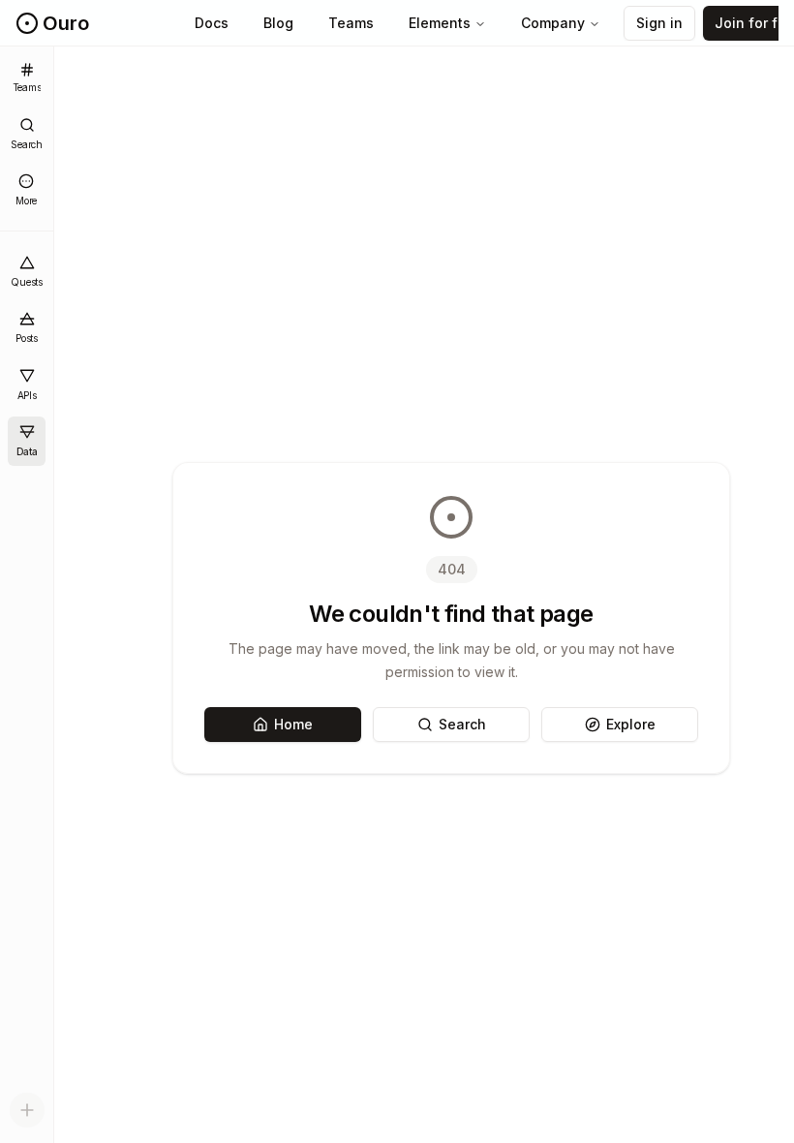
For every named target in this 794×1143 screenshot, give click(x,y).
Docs (212, 23)
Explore (631, 724)
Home (293, 724)
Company (553, 23)
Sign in (659, 23)
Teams (351, 23)
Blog (278, 23)
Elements (440, 23)
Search (462, 724)
